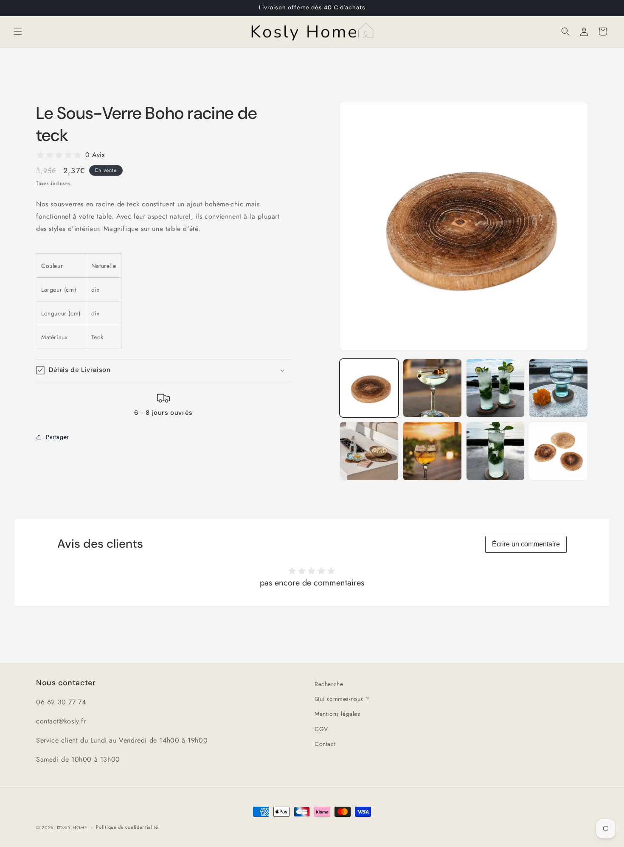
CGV (321, 729)
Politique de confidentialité (127, 827)
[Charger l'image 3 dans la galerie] (495, 388)
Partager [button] (57, 437)
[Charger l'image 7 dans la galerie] (495, 451)
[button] (17, 31)
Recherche (329, 684)
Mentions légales (337, 713)
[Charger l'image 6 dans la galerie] (432, 451)
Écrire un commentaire (526, 544)
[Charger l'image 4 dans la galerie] (558, 388)
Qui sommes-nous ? (342, 699)
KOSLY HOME (72, 827)
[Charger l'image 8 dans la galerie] (558, 451)
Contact (325, 744)
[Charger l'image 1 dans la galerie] (369, 388)
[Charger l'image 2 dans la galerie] (432, 388)
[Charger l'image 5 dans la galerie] (369, 451)
